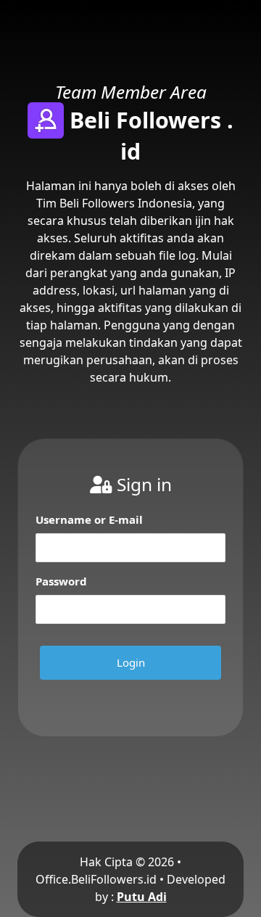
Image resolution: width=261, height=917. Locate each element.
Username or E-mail (89, 519)
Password (61, 581)
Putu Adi (142, 897)
